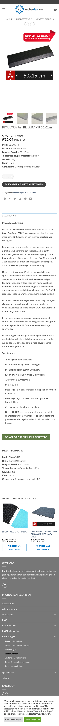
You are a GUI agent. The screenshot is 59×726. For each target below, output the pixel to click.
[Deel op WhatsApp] (4, 199)
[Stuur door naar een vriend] (20, 199)
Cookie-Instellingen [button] (13, 719)
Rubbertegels (24, 19)
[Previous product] (32, 24)
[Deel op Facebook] (10, 199)
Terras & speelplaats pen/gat (17, 662)
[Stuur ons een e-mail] (4, 585)
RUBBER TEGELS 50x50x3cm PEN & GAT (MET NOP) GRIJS (44, 534)
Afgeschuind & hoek (14, 641)
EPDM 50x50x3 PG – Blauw (14, 532)
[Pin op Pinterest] (25, 199)
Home (8, 19)
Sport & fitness (44, 19)
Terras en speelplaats (14, 666)
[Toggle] (55, 614)
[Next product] (26, 24)
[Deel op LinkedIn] (30, 199)
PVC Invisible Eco (10, 631)
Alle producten (9, 609)
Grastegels (7, 614)
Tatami (5, 677)
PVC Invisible (8, 625)
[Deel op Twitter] (15, 199)
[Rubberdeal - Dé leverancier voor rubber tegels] (29, 9)
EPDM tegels (10, 649)
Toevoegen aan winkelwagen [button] (14, 547)
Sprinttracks (8, 672)
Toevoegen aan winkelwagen (24, 184)
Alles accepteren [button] (33, 719)
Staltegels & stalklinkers (15, 658)
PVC (4, 620)
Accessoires (8, 603)
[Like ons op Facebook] (5, 694)
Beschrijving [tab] (9, 216)
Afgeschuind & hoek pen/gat (17, 645)
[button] (4, 9)
